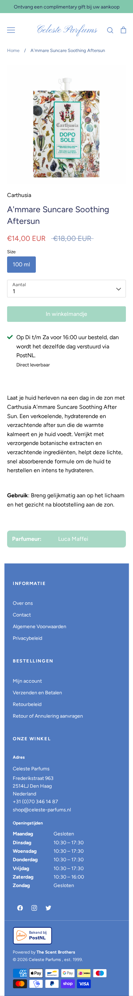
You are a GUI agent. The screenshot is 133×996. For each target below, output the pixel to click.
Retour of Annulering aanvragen (48, 716)
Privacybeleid (27, 638)
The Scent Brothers (56, 952)
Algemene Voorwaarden (39, 627)
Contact (22, 615)
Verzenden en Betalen (37, 693)
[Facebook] (20, 908)
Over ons (23, 603)
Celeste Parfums (66, 30)
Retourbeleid (27, 704)
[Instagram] (34, 908)
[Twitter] (48, 908)
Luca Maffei (73, 538)
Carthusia (19, 195)
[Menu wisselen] (11, 30)
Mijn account (27, 681)
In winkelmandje (66, 314)
